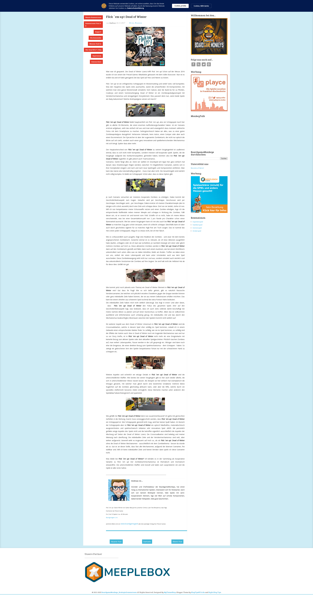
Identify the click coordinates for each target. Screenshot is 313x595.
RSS (199, 64)
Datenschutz (96, 62)
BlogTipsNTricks (198, 592)
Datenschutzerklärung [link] (135, 8)
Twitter (204, 64)
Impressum (96, 56)
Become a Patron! (197, 168)
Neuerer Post (116, 541)
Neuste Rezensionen (93, 17)
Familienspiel (197, 225)
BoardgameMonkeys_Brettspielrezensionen (119, 592)
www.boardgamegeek (129, 524)
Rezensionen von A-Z (93, 24)
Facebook (193, 64)
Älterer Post (177, 541)
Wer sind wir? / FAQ (93, 50)
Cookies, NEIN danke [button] (201, 6)
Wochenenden (95, 38)
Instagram (209, 64)
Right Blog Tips (215, 592)
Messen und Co (95, 44)
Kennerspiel (197, 228)
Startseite (147, 541)
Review (131, 23)
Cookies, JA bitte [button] (180, 6)
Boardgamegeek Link (112, 517)
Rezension (138, 23)
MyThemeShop (170, 592)
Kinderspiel (197, 231)
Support (98, 32)
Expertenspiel (198, 222)
